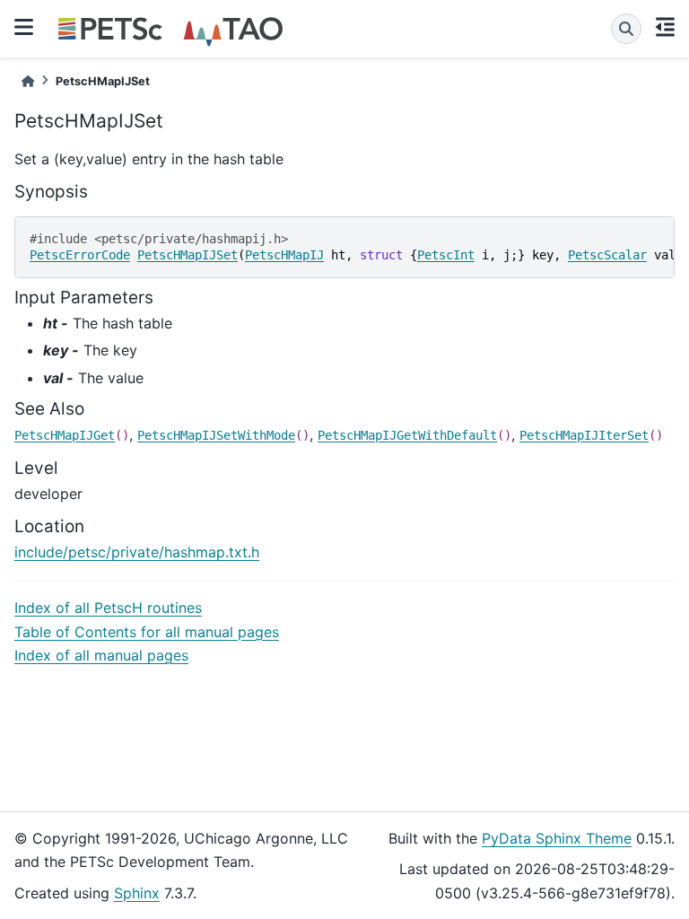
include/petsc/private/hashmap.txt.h (136, 552)
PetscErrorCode (80, 255)
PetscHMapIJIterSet (584, 435)
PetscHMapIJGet (64, 435)
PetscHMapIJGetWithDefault (407, 435)
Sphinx (137, 893)
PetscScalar (607, 255)
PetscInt (446, 255)
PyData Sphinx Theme (557, 838)
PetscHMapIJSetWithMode (216, 435)
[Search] (626, 28)
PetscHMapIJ (284, 255)
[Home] (28, 81)
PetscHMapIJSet (187, 255)
